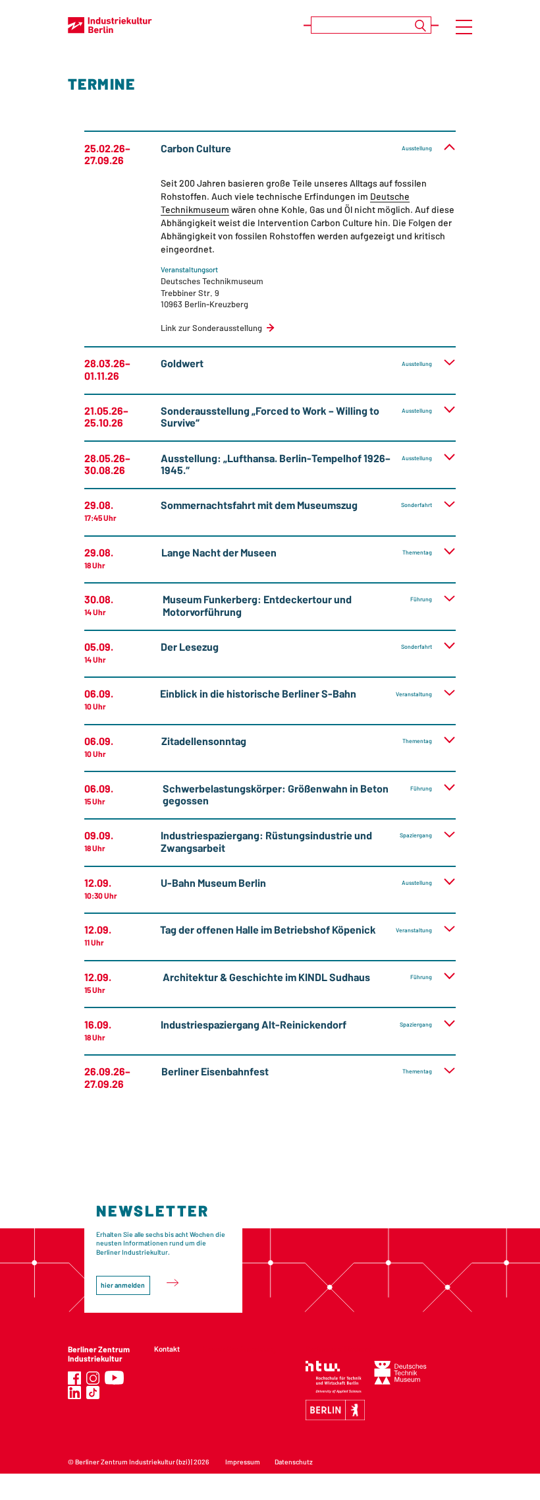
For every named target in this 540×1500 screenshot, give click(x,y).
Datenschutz (294, 1462)
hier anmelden (123, 1285)
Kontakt (167, 1348)
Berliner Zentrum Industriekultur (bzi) (132, 1462)
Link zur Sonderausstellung (211, 327)
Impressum (242, 1462)
